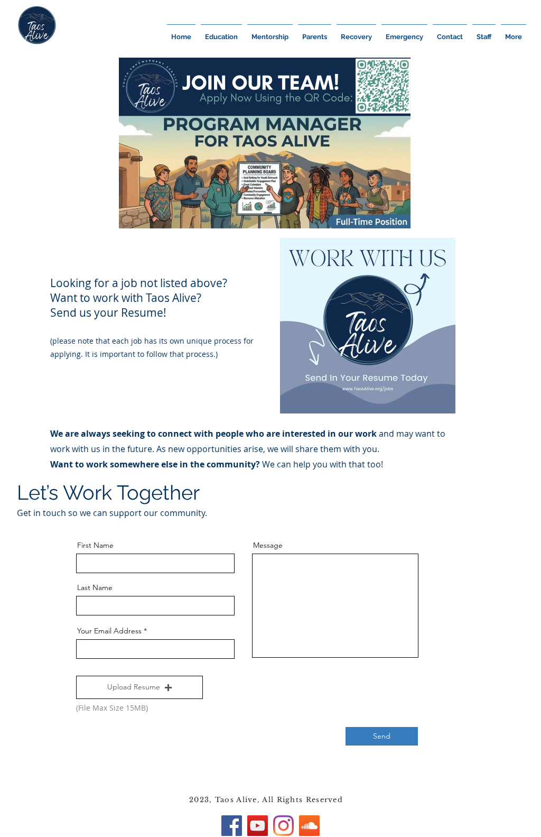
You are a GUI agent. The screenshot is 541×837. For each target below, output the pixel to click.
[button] (139, 687)
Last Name (95, 587)
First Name (95, 545)
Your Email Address (109, 630)
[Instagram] (283, 825)
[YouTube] (257, 825)
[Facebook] (231, 825)
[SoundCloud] (309, 825)
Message (268, 545)
